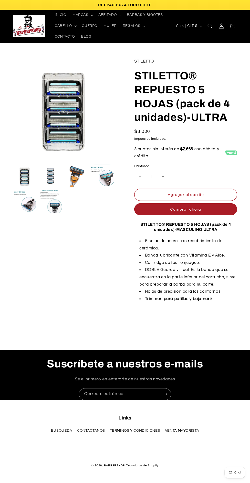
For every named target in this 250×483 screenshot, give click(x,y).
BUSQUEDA (61, 430)
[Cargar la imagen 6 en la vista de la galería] (50, 202)
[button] (82, 15)
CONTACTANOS (91, 430)
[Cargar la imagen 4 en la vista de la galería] (102, 176)
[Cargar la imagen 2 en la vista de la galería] (50, 176)
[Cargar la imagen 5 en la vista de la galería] (24, 202)
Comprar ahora (185, 209)
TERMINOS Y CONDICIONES (135, 430)
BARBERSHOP (115, 465)
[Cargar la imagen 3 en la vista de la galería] (76, 176)
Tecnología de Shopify (142, 465)
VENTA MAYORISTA (182, 430)
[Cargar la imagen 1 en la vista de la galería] (24, 176)
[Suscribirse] (165, 394)
